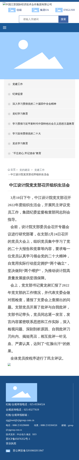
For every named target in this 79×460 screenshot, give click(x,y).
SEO (34, 434)
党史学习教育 (20, 143)
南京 (28, 434)
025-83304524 (37, 404)
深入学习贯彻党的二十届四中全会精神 (34, 103)
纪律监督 (17, 94)
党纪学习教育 (20, 113)
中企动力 (21, 434)
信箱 (19, 10)
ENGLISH (69, 10)
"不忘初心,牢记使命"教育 (26, 153)
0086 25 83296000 (20, 425)
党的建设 (24, 169)
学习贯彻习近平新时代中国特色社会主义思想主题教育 (43, 123)
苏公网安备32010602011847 (28, 450)
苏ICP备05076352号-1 (18, 439)
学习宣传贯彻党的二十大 (26, 133)
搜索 (63, 19)
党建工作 (17, 84)
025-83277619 (31, 409)
